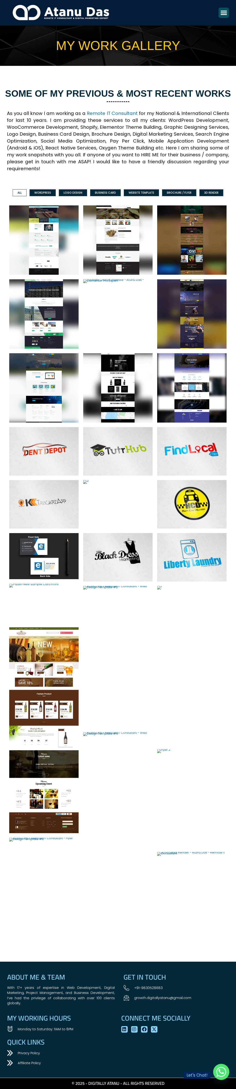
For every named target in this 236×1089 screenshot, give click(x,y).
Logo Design (73, 193)
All (20, 193)
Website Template (141, 193)
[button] (223, 13)
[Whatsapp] (221, 1075)
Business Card (105, 193)
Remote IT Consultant (112, 113)
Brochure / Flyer (179, 193)
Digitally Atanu (103, 1083)
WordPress (42, 193)
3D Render (211, 193)
